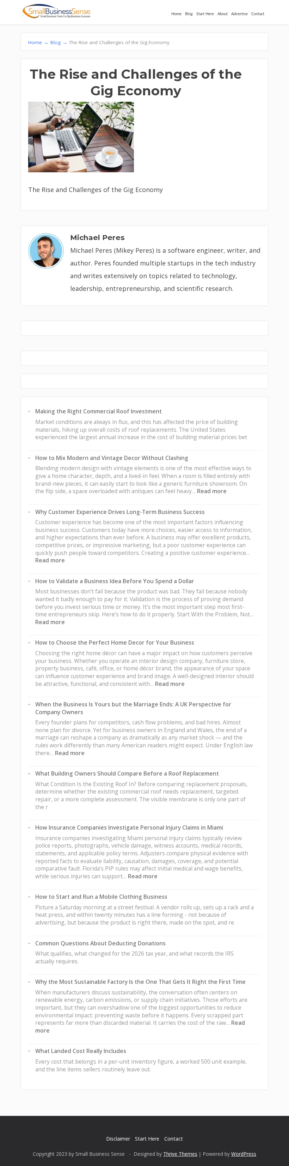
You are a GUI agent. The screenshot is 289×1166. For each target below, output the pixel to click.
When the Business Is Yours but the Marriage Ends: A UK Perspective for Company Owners (133, 708)
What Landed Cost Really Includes (80, 1051)
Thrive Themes (180, 1153)
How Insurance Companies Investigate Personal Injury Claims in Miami (129, 827)
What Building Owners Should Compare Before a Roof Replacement (127, 773)
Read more (212, 491)
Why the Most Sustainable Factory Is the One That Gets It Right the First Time (140, 982)
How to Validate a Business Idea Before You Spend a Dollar (114, 581)
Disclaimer (118, 1138)
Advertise (239, 14)
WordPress (243, 1153)
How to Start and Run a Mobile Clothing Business (101, 897)
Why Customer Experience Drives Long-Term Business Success (120, 512)
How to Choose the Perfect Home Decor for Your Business (114, 642)
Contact (257, 14)
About (222, 14)
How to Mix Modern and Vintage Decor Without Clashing (111, 458)
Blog (189, 14)
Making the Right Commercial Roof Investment (98, 411)
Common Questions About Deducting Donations (100, 943)
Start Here (205, 14)
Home (176, 14)
